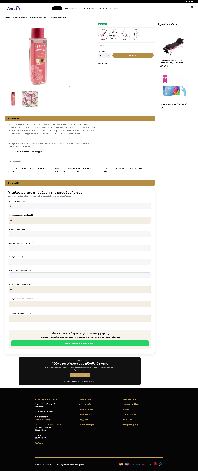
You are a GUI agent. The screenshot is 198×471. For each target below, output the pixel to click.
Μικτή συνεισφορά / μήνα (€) (20, 284)
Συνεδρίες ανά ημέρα (17, 257)
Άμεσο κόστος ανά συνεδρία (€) (21, 243)
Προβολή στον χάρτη (42, 443)
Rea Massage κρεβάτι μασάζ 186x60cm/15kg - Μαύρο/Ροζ (171, 61)
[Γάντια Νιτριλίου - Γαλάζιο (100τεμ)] (174, 88)
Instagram (50, 425)
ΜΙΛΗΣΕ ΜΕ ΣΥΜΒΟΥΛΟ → (80, 375)
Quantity (101, 51)
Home (7, 17)
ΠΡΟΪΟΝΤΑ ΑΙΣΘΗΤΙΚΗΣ (20, 17)
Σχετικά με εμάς (85, 404)
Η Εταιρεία (126, 409)
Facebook (38, 425)
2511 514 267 (127, 420)
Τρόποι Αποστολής (86, 409)
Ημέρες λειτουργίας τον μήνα (20, 271)
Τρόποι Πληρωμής (86, 414)
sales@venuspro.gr (43, 420)
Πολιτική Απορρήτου (86, 425)
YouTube (60, 425)
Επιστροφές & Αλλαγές (130, 404)
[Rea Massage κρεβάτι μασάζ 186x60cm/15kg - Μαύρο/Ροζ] (174, 44)
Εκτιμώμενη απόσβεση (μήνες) (20, 313)
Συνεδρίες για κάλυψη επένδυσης (21, 299)
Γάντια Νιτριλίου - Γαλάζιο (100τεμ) (173, 104)
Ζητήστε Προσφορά (129, 414)
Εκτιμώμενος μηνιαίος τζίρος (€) (21, 215)
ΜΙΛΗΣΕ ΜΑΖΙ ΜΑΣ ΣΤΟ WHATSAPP (80, 343)
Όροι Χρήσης (83, 420)
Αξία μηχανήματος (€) (17, 201)
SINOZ (34, 17)
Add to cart (133, 55)
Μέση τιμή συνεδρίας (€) (18, 230)
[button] (69, 57)
